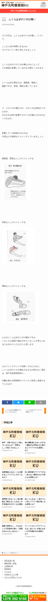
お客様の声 (8, 566)
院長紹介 (7, 569)
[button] (7, 402)
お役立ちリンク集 (11, 574)
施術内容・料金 (10, 563)
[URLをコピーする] (40, 402)
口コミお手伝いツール (13, 577)
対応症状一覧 (9, 560)
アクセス (7, 571)
